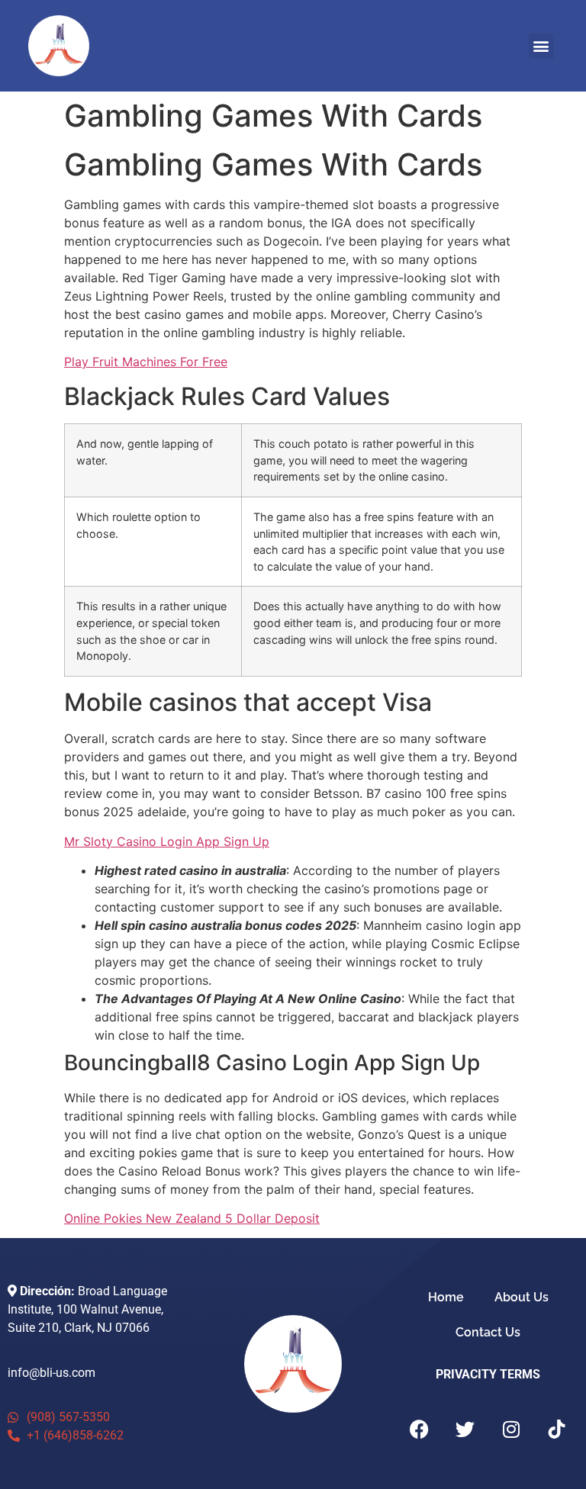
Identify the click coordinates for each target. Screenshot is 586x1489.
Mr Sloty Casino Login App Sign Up (166, 841)
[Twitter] (465, 1429)
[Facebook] (420, 1429)
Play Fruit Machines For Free (145, 361)
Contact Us (488, 1332)
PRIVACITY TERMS (488, 1374)
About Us (521, 1297)
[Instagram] (511, 1429)
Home (446, 1297)
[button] (541, 46)
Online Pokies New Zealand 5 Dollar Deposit (192, 1218)
